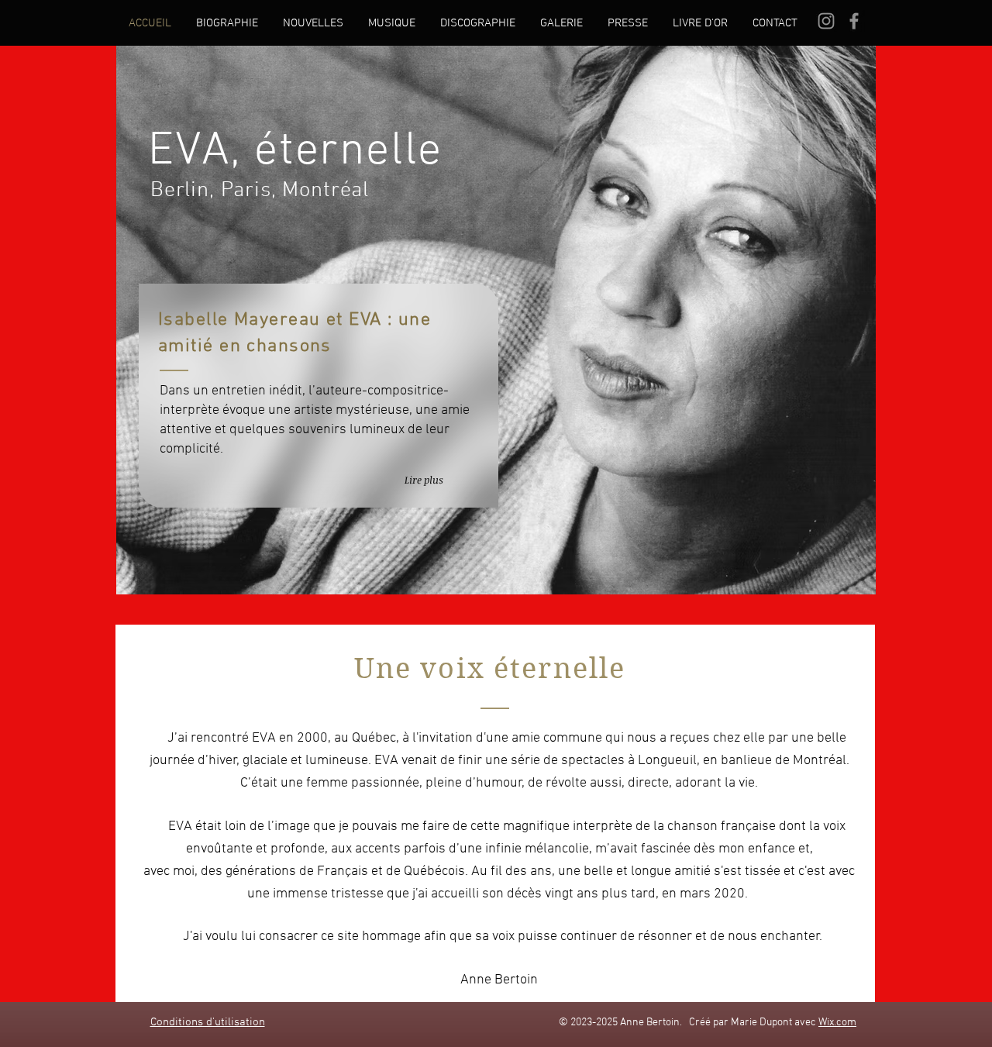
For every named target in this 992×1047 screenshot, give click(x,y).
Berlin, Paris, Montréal (256, 190)
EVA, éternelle (295, 152)
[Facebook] (854, 21)
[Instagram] (826, 21)
